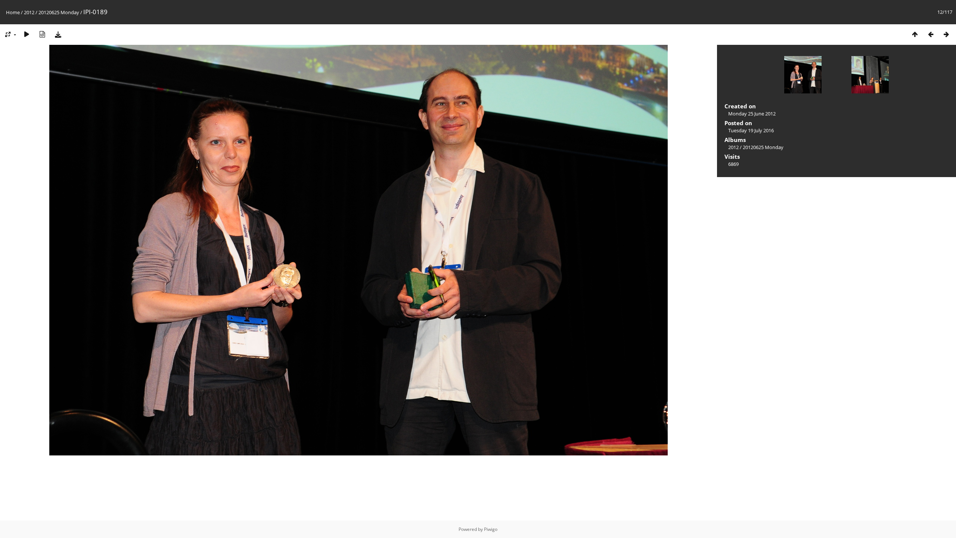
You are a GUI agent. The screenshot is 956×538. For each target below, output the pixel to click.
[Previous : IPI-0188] (930, 34)
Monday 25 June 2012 (752, 113)
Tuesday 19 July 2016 (751, 130)
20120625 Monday (58, 12)
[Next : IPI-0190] (946, 34)
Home (13, 12)
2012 (29, 12)
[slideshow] (26, 34)
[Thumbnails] (915, 34)
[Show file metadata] (42, 34)
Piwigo (490, 529)
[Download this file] (58, 34)
